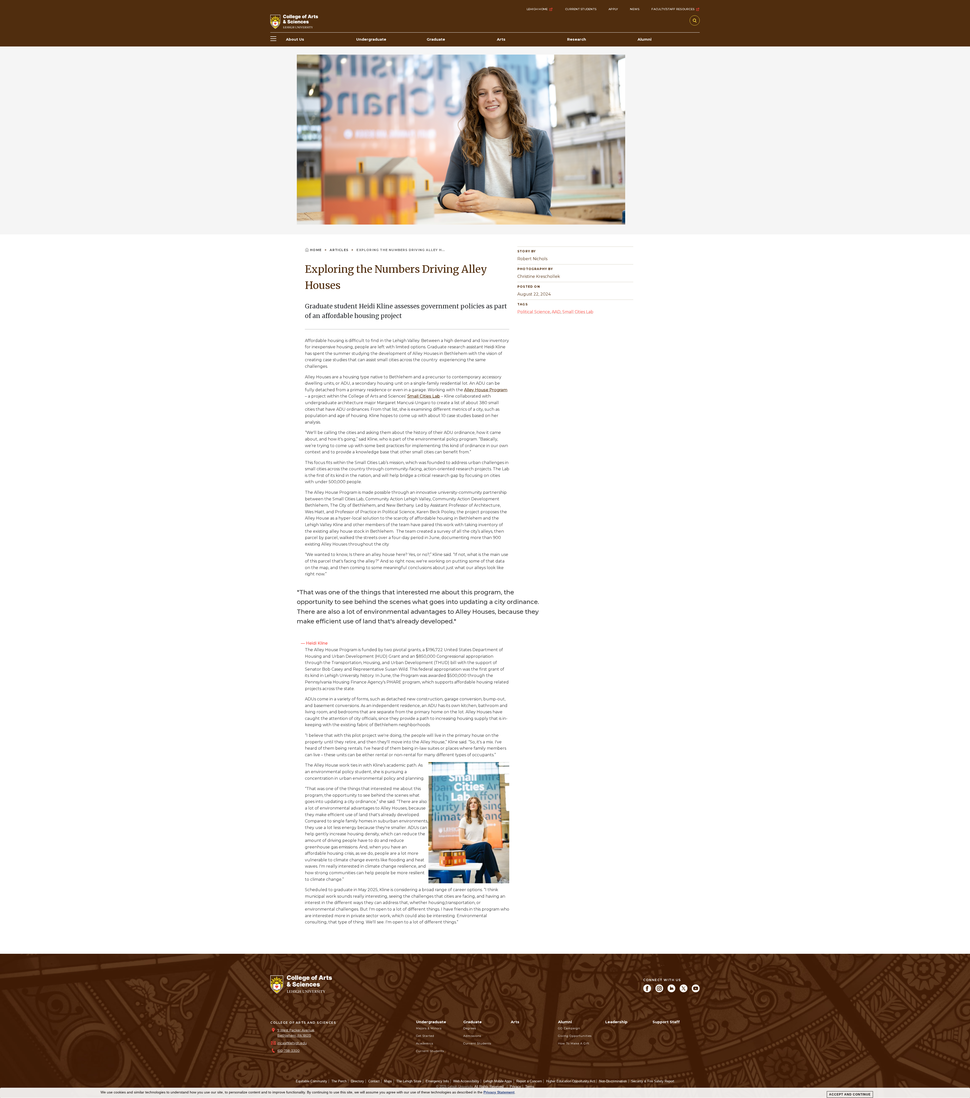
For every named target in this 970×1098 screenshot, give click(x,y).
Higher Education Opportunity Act (570, 1081)
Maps (388, 1081)
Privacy (515, 1086)
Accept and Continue (850, 1094)
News (634, 9)
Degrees (469, 1028)
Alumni (565, 1022)
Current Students (580, 9)
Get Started (425, 1036)
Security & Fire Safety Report (652, 1081)
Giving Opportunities (575, 1036)
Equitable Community (311, 1081)
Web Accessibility (466, 1081)
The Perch (339, 1081)
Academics (424, 1043)
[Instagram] (659, 991)
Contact (374, 1081)
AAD (556, 311)
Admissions (472, 1036)
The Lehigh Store (408, 1081)
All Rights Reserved (488, 1086)
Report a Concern (529, 1081)
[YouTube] (696, 991)
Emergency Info (437, 1081)
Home (316, 250)
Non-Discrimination (613, 1081)
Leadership (616, 1022)
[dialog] (485, 1093)
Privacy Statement (499, 1092)
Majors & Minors (429, 1028)
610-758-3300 (288, 1051)
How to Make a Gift (573, 1043)
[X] (684, 991)
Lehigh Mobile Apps (497, 1081)
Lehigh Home (537, 9)
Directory (357, 1081)
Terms (529, 1086)
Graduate (472, 1022)
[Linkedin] (671, 991)
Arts (515, 1022)
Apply (613, 9)
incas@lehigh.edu (292, 1043)
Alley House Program (485, 389)
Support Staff (666, 1022)
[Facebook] (647, 991)
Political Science (533, 311)
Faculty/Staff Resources (672, 9)
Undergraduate (431, 1022)
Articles (339, 250)
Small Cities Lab (423, 396)
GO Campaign (569, 1028)
